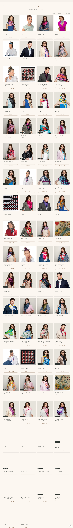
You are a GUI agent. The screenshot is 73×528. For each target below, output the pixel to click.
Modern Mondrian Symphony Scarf (61, 289)
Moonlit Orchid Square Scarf (26, 315)
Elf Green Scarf (40, 135)
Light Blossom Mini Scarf (25, 264)
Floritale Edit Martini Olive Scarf (9, 187)
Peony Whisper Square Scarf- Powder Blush (27, 393)
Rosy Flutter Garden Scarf (42, 419)
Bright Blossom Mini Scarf (8, 84)
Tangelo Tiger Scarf (41, 497)
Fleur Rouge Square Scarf (8, 161)
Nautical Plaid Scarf (58, 341)
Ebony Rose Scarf (24, 135)
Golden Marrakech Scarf (59, 212)
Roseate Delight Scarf (24, 419)
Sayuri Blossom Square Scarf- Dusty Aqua (61, 445)
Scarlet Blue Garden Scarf (8, 471)
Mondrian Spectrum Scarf (8, 315)
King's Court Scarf (58, 238)
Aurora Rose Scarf (41, 32)
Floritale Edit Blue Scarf (59, 161)
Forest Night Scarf (58, 187)
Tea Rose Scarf (57, 497)
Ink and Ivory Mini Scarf (8, 238)
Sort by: (53, 13)
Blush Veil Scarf (58, 58)
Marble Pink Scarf (7, 289)
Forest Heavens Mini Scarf (25, 187)
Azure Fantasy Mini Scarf (8, 58)
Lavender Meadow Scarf (8, 264)
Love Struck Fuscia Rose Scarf (43, 264)
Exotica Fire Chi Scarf (59, 135)
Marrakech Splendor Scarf (25, 289)
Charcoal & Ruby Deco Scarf (43, 84)
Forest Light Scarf (41, 187)
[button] (4, 5)
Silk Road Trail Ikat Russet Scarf (60, 471)
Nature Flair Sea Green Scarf (26, 341)
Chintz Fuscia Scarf (58, 84)
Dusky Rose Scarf (7, 135)
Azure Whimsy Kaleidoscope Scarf (27, 58)
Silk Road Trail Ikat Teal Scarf (9, 497)
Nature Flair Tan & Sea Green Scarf (44, 341)
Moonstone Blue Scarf (59, 315)
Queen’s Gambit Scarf (59, 392)
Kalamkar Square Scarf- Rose (43, 238)
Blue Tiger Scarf (41, 58)
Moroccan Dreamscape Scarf (9, 341)
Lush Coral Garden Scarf (59, 264)
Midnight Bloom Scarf (41, 289)
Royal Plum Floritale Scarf (59, 419)
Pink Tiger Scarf (41, 392)
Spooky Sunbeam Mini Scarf (26, 497)
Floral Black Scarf (24, 161)
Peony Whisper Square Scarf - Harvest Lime (10, 393)
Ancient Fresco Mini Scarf (25, 32)
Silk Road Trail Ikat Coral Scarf (43, 471)
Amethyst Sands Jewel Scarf (9, 32)
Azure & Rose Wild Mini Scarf (60, 32)
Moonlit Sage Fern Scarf (42, 315)
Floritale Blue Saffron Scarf (42, 161)
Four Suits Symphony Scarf (8, 212)
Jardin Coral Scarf (24, 238)
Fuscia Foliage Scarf (24, 212)
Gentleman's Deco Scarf (42, 212)
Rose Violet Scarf (7, 419)
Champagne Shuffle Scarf (25, 84)
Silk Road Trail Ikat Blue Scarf (26, 471)
